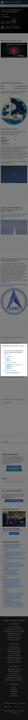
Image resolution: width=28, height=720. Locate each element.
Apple (7, 358)
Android (8, 360)
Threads (8, 368)
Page (13, 364)
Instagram (9, 366)
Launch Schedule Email (12, 372)
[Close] (26, 346)
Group (20, 364)
